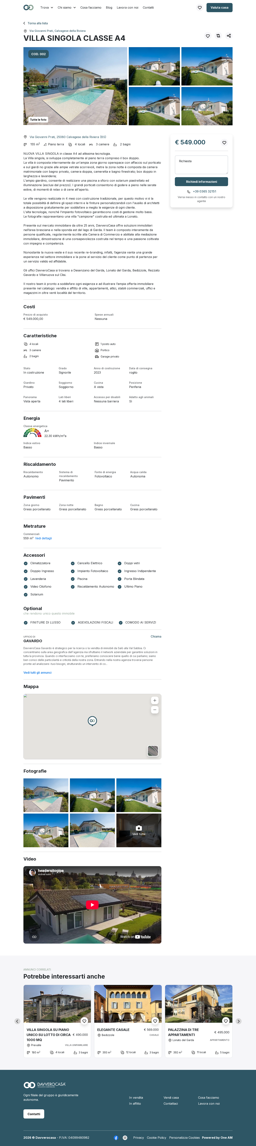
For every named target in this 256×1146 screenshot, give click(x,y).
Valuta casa (219, 7)
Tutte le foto (38, 119)
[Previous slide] (17, 1021)
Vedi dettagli (43, 538)
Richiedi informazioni (201, 182)
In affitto (135, 1103)
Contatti (148, 7)
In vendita (136, 1097)
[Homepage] (44, 1087)
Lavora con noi (127, 7)
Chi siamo (65, 7)
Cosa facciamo (90, 7)
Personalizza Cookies (184, 1137)
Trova (45, 7)
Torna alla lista (37, 23)
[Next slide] (239, 1021)
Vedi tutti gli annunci (37, 672)
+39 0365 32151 (204, 191)
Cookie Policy (156, 1137)
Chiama (156, 636)
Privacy (138, 1137)
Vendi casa (171, 1097)
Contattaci (171, 1103)
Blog (109, 7)
